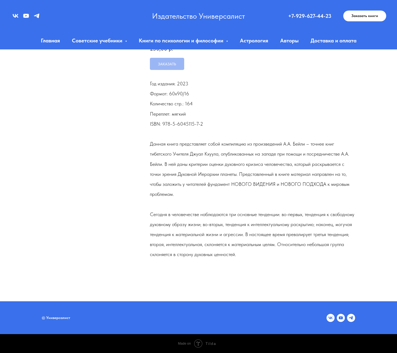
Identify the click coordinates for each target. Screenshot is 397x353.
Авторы (289, 40)
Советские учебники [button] (98, 40)
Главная (50, 40)
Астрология (254, 40)
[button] (364, 16)
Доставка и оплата (333, 40)
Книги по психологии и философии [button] (182, 40)
